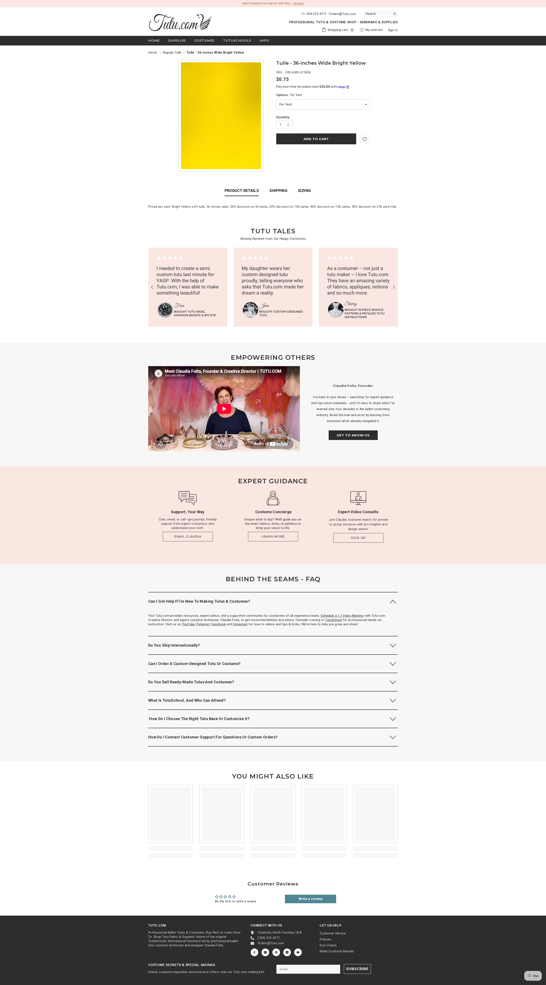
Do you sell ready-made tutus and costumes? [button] (191, 682)
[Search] (381, 13)
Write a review (310, 899)
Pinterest (203, 624)
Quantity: (283, 117)
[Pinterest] (276, 952)
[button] (152, 287)
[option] (222, 115)
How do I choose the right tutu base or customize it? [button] (199, 718)
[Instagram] (265, 952)
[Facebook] (254, 952)
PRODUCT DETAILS (242, 190)
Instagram (240, 624)
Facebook (218, 624)
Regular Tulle (172, 52)
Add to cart (316, 139)
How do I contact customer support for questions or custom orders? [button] (212, 737)
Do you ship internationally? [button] (174, 645)
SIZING (304, 190)
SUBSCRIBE (357, 969)
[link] (364, 139)
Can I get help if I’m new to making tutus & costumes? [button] (199, 601)
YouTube (188, 624)
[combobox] (377, 13)
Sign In (393, 30)
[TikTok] (287, 952)
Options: (289, 95)
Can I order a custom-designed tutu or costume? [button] (194, 663)
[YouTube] (298, 952)
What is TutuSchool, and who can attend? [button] (187, 700)
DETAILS (298, 3)
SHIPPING (278, 190)
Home (152, 52)
